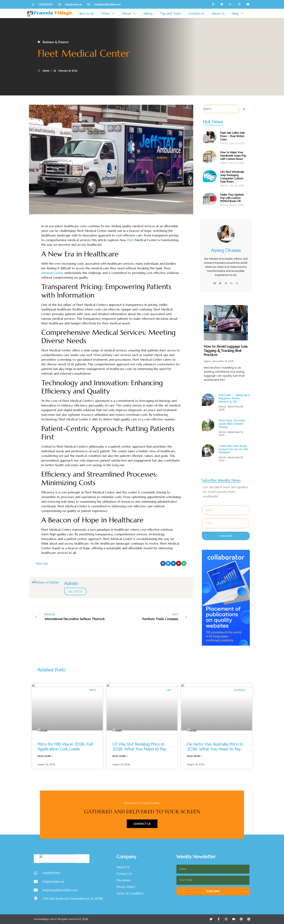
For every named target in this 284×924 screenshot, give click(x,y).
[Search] (244, 109)
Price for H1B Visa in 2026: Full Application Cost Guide (65, 746)
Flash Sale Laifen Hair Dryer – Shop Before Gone (232, 136)
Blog (235, 13)
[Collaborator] (226, 644)
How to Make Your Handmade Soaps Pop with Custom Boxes (233, 155)
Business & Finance (56, 42)
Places (126, 13)
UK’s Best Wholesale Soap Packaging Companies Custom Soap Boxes (232, 176)
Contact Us (196, 13)
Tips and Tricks (170, 13)
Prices (106, 13)
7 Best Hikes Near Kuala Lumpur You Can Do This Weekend (233, 449)
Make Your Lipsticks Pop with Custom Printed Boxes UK (232, 198)
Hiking (148, 13)
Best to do (86, 13)
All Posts (75, 591)
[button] (163, 563)
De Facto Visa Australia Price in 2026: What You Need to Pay (215, 746)
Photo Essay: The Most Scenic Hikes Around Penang (232, 424)
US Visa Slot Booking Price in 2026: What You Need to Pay (139, 746)
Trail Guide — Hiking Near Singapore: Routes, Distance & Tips (234, 398)
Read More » (45, 756)
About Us (218, 13)
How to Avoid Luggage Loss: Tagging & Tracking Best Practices (226, 350)
